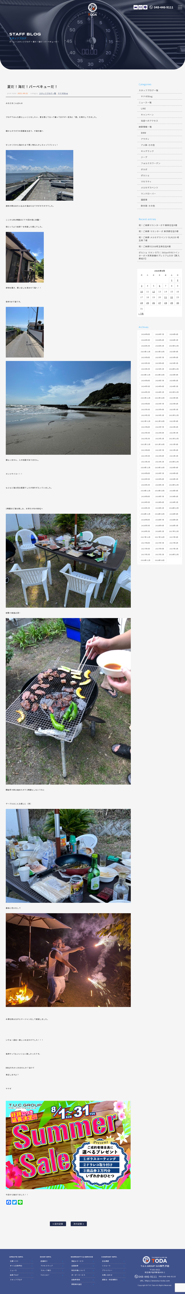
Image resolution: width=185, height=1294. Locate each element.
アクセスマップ (47, 1265)
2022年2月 (145, 438)
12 (153, 291)
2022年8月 (145, 427)
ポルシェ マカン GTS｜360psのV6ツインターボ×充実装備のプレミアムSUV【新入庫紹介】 (159, 255)
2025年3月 (174, 363)
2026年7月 (159, 334)
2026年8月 (145, 334)
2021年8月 (145, 450)
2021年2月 (145, 462)
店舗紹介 (44, 1261)
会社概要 (105, 1261)
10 (141, 291)
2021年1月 (159, 462)
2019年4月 (159, 502)
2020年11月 (145, 467)
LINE (145, 7)
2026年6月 (174, 334)
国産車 (144, 199)
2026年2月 (145, 346)
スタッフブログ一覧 (47, 93)
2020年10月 (159, 467)
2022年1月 (159, 438)
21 (165, 297)
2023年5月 (145, 409)
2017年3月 (174, 548)
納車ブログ (14, 1275)
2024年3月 (174, 386)
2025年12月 (174, 346)
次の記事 (78, 1223)
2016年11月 (145, 560)
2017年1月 (159, 554)
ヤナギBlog (63, 93)
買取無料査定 (76, 1284)
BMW (143, 132)
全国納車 (74, 1265)
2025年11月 (145, 351)
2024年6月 (174, 380)
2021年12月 (174, 438)
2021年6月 (174, 450)
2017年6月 (174, 543)
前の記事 (58, 1223)
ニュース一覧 (145, 102)
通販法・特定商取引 (110, 1279)
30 (177, 302)
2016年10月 (159, 560)
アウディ (145, 138)
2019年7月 (159, 496)
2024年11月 (145, 375)
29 (171, 302)
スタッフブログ (23, 41)
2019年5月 (145, 502)
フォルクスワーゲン (150, 163)
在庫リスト (136, 7)
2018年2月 (145, 531)
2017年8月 (145, 543)
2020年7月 (159, 473)
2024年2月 (145, 392)
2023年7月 (159, 403)
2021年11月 (145, 444)
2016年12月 (174, 554)
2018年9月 (174, 514)
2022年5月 (145, 433)
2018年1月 (159, 531)
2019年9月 (174, 490)
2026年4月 (159, 340)
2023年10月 (159, 398)
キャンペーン (147, 114)
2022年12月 (174, 415)
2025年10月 (159, 351)
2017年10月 (159, 537)
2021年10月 (159, 444)
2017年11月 (145, 537)
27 (159, 302)
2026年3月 (174, 340)
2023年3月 (174, 409)
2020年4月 (159, 479)
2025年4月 (159, 363)
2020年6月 (174, 473)
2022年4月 (159, 433)
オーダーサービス (78, 1275)
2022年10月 (159, 421)
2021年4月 (159, 456)
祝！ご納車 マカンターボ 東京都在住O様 (158, 231)
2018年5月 (145, 525)
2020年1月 (159, 485)
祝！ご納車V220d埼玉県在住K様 (155, 246)
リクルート (106, 1265)
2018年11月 (145, 514)
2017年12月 (174, 531)
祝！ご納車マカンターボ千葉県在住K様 (158, 225)
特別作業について (78, 1270)
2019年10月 (159, 490)
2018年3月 (174, 525)
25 (147, 302)
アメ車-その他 (148, 145)
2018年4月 (159, 525)
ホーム (12, 41)
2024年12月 (174, 369)
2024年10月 (159, 375)
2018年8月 (145, 520)
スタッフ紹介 (46, 1270)
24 (141, 302)
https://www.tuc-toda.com (157, 1280)
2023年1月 (159, 415)
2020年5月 (145, 479)
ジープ (144, 157)
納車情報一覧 (145, 126)
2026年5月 (145, 340)
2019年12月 (174, 485)
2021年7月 (159, 450)
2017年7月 (159, 543)
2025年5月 (145, 363)
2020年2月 (145, 485)
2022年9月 (174, 421)
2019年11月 (145, 490)
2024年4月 (159, 386)
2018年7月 (159, 520)
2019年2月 (145, 508)
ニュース (13, 1270)
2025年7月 (159, 357)
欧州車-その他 (148, 205)
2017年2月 (145, 554)
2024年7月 (159, 380)
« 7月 (141, 313)
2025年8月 (145, 357)
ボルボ (144, 169)
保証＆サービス (77, 1261)
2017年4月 (159, 548)
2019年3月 (174, 502)
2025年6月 (174, 357)
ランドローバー (148, 193)
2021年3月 (174, 456)
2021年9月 (174, 444)
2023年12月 (174, 392)
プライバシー (107, 1270)
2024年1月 (159, 392)
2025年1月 (159, 369)
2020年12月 (174, 462)
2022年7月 (159, 427)
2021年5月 (145, 456)
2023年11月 (145, 398)
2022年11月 (145, 421)
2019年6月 (174, 496)
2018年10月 (159, 514)
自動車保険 (75, 1279)
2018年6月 (174, 520)
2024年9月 (174, 375)
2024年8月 (145, 380)
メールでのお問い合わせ (140, 7)
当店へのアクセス (149, 120)
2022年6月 (174, 427)
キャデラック (147, 151)
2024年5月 (145, 386)
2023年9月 (174, 398)
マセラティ (146, 181)
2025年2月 (145, 369)
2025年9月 (174, 351)
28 (165, 302)
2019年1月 (159, 508)
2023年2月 (145, 415)
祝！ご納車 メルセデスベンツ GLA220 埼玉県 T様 (159, 239)
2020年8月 (145, 473)
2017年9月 (174, 537)
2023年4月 (159, 409)
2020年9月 (174, 467)
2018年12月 (174, 508)
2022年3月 (174, 433)
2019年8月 (145, 496)
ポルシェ (145, 175)
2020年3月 (174, 479)
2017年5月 (145, 548)
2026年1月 (159, 346)
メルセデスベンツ (149, 187)
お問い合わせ (107, 1275)
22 (171, 297)
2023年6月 (174, 403)
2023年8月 (145, 403)
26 (153, 302)
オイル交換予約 (16, 1265)
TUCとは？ (45, 1275)
